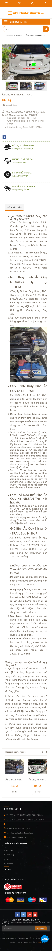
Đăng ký (9, 859)
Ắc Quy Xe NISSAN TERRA (38, 779)
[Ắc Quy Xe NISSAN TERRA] (37, 766)
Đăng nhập (10, 855)
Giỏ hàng (9, 864)
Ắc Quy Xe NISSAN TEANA (14, 779)
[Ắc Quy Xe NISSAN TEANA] (14, 766)
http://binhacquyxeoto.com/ (17, 837)
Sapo (39, 942)
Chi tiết (14, 792)
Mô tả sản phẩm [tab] (14, 207)
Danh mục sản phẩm (19, 22)
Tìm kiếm (9, 850)
